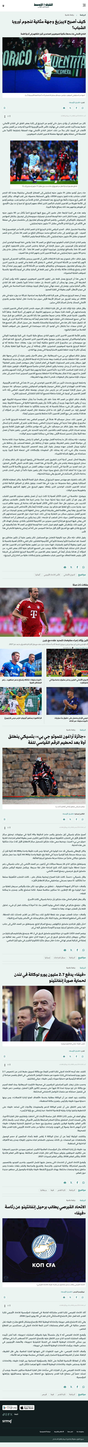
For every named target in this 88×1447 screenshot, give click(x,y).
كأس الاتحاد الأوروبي (52, 574)
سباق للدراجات (59, 957)
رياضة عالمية (69, 15)
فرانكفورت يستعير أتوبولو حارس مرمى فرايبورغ (23, 718)
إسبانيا (47, 957)
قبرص (44, 1394)
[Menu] (84, 5)
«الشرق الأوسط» (75, 102)
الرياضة (83, 15)
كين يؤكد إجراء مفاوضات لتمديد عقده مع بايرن (65, 640)
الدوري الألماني (69, 574)
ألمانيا (37, 574)
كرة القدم (61, 1190)
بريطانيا (43, 1190)
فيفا (52, 1190)
